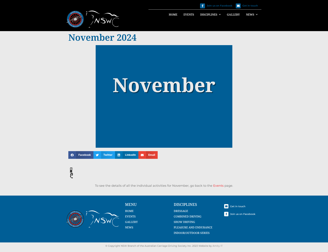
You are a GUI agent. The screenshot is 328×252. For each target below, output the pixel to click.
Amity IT (218, 245)
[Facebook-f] (202, 5)
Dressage (181, 211)
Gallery (233, 14)
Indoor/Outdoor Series (192, 233)
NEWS (129, 227)
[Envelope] (238, 5)
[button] (80, 155)
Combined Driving (187, 216)
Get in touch (250, 5)
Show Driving (184, 222)
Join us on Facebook (219, 5)
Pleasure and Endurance (193, 227)
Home (173, 14)
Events (188, 14)
